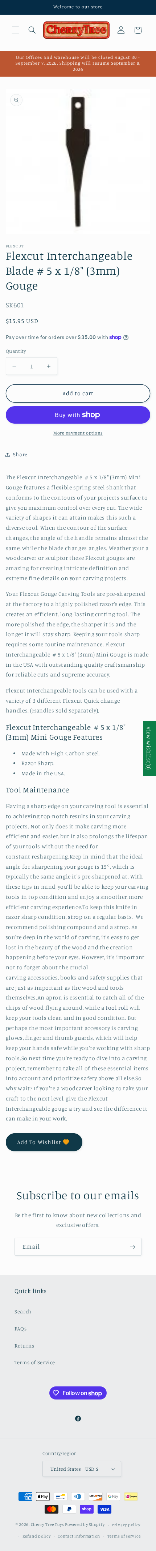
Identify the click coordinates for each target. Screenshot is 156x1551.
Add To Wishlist (39, 1142)
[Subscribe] (132, 1247)
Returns (24, 1345)
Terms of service (124, 1536)
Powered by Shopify (84, 1524)
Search (23, 1311)
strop (75, 916)
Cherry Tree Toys (47, 1524)
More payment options (78, 433)
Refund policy (36, 1536)
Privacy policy (126, 1524)
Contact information (79, 1536)
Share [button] (20, 454)
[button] (15, 30)
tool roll (117, 1007)
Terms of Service (35, 1362)
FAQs (21, 1328)
